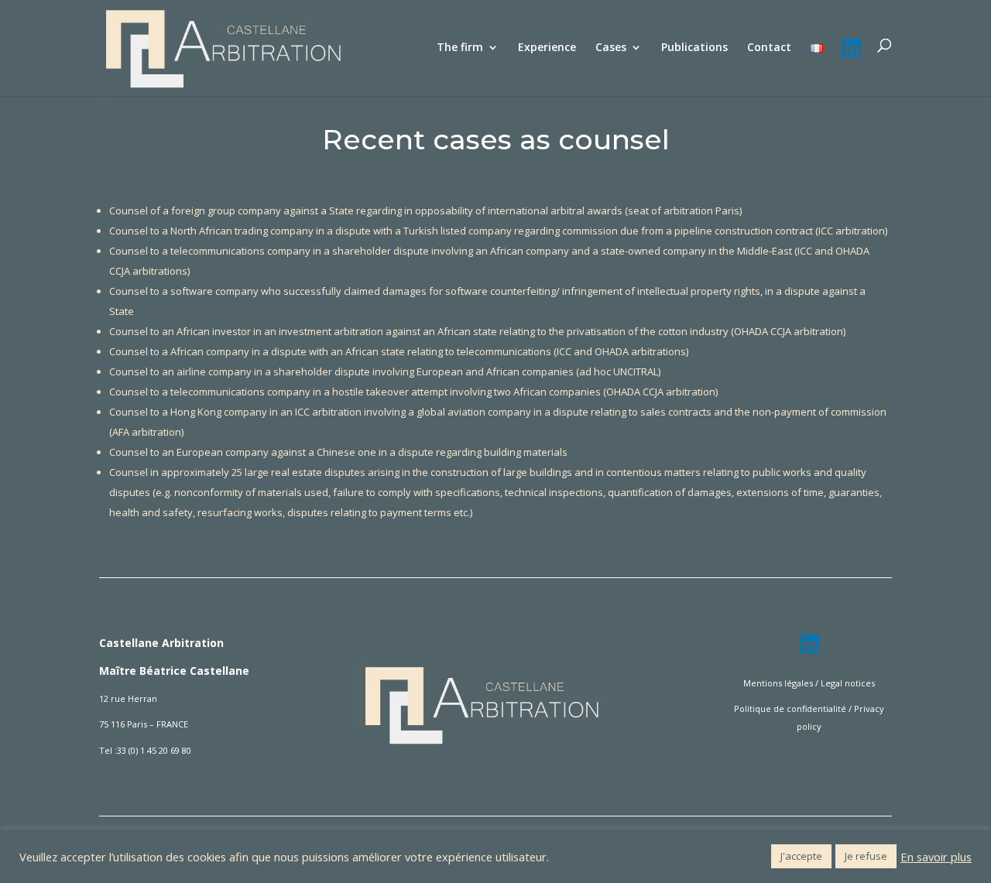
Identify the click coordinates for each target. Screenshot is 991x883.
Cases (610, 48)
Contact (769, 48)
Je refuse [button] (866, 856)
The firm (460, 48)
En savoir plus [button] (936, 857)
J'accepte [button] (801, 856)
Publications (694, 48)
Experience (547, 48)
